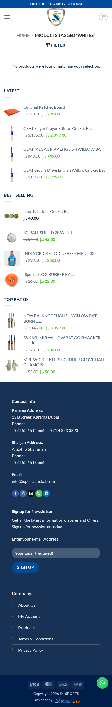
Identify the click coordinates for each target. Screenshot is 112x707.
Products (26, 627)
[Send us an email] (31, 493)
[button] (7, 16)
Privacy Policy (30, 649)
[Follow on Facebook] (15, 493)
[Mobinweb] (67, 700)
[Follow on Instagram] (23, 493)
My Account (29, 616)
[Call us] (38, 493)
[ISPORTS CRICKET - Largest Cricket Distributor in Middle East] (56, 17)
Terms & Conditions (35, 638)
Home (23, 35)
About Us (26, 604)
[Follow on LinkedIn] (46, 493)
